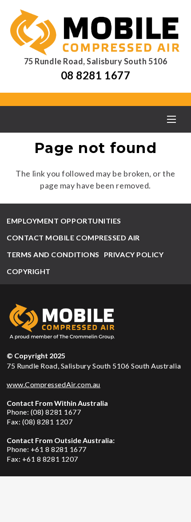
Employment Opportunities (64, 220)
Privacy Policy (134, 254)
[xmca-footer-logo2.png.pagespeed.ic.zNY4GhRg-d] (95, 321)
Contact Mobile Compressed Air (73, 237)
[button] (171, 119)
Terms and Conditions (53, 254)
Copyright (29, 271)
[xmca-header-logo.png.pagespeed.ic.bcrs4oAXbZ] (95, 32)
